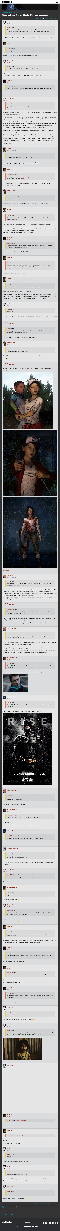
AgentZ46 (9, 1154)
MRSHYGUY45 (11, 697)
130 (51, 18)
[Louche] (4, 150)
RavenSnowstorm (11, 196)
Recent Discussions (9, 1214)
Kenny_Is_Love (10, 103)
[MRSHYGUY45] (4, 697)
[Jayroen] (5, 98)
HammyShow (11, 190)
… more (22, 107)
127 (43, 18)
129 (48, 18)
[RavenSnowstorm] (4, 849)
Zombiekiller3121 (12, 658)
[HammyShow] (4, 191)
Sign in (4, 1207)
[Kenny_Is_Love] (4, 576)
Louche (9, 148)
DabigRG (9, 27)
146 (55, 18)
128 (46, 18)
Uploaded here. (6, 570)
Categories (53, 8)
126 (41, 18)
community (28, 1222)
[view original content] (21, 1120)
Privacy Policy (35, 1226)
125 (38, 18)
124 (36, 18)
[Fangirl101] (4, 22)
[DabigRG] (4, 43)
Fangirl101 (10, 22)
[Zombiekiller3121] (4, 658)
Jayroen (11, 98)
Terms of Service (27, 1226)
